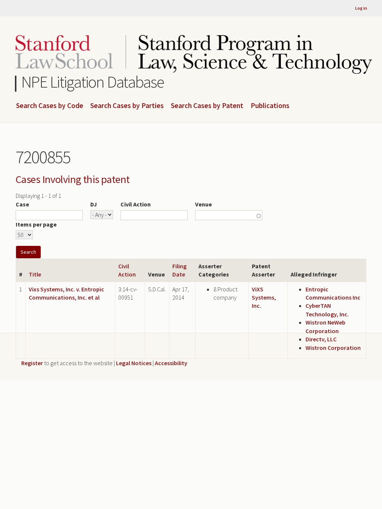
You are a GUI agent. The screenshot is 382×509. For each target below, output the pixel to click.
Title (35, 274)
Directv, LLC (321, 339)
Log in (361, 8)
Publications (270, 106)
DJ (93, 204)
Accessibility (171, 363)
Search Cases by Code (49, 106)
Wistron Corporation (333, 347)
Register (32, 363)
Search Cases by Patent (207, 106)
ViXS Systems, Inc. (264, 297)
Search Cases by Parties (127, 106)
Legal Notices (133, 363)
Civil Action (135, 204)
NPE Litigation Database (92, 82)
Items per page (36, 224)
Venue (203, 204)
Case (22, 204)
